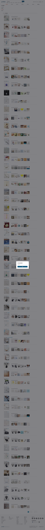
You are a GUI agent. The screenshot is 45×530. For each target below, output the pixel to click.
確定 (22, 266)
